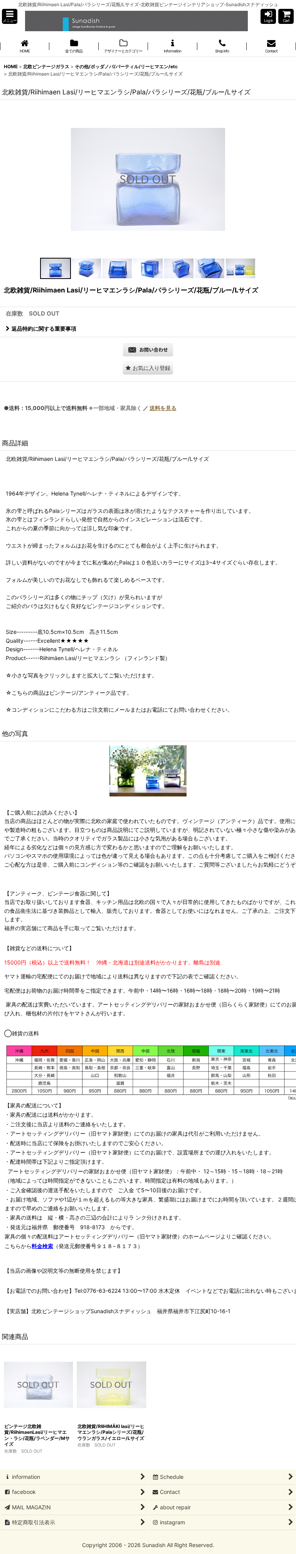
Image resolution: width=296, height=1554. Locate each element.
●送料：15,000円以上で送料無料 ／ (90, 408)
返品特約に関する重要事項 (44, 328)
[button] (9, 16)
